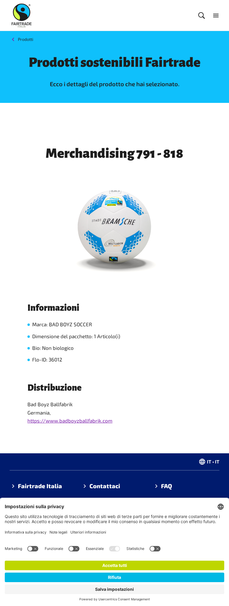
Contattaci (104, 486)
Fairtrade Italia (40, 486)
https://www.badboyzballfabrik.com (69, 420)
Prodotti (25, 39)
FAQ (166, 486)
